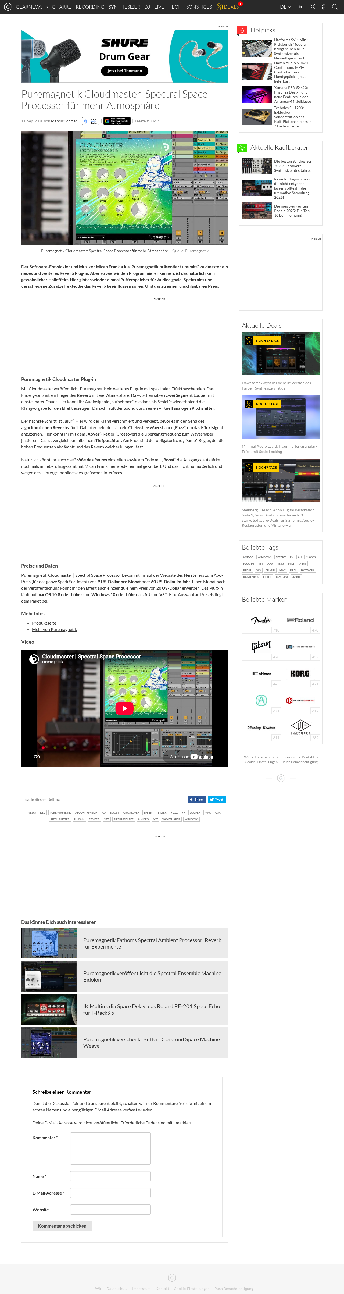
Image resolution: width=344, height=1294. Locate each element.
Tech (175, 7)
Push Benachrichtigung (300, 762)
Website (41, 1209)
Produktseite (44, 622)
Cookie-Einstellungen (261, 762)
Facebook (323, 7)
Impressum (288, 757)
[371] (261, 700)
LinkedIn (300, 6)
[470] (261, 646)
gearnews (29, 7)
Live (159, 7)
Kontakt (308, 757)
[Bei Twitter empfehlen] (217, 799)
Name (39, 1176)
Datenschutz (264, 757)
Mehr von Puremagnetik (54, 629)
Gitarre (61, 7)
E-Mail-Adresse (48, 1192)
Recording (90, 7)
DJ (147, 7)
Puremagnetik (145, 266)
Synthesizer (124, 7)
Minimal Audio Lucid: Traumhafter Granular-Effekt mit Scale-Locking (279, 428)
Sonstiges (199, 7)
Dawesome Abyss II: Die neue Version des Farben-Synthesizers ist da (276, 364)
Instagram (312, 6)
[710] (261, 619)
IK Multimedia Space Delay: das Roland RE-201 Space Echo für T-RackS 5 (151, 1009)
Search (336, 7)
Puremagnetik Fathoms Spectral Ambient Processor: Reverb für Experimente (152, 943)
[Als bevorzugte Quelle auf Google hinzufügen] (117, 121)
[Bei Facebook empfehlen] (197, 799)
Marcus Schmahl (65, 121)
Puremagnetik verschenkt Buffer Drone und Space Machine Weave (151, 1042)
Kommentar (45, 1137)
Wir (247, 757)
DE (284, 7)
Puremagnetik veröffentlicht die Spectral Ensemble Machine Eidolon (152, 976)
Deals (231, 7)
